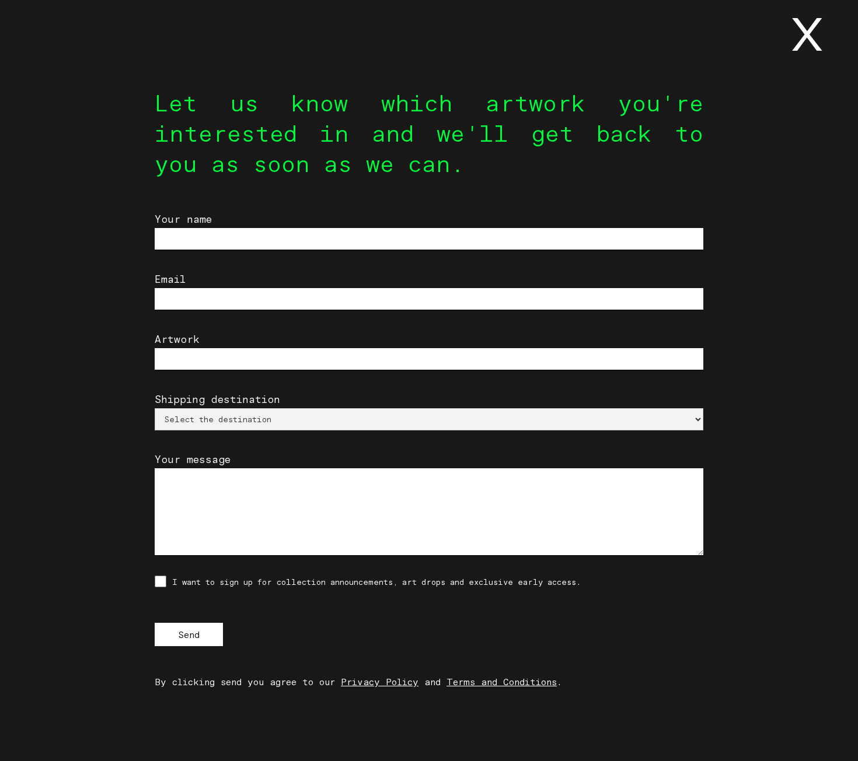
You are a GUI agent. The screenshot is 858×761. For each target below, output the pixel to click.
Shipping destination (217, 399)
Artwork (177, 339)
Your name (183, 219)
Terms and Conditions (502, 682)
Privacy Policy (379, 682)
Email (170, 279)
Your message (193, 459)
